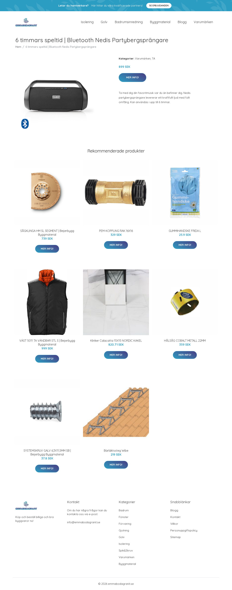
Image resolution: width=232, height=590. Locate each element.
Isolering (87, 22)
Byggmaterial (160, 22)
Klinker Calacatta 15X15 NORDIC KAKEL (116, 340)
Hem (18, 46)
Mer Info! (132, 77)
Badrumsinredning (129, 22)
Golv (104, 22)
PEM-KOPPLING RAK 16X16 (116, 231)
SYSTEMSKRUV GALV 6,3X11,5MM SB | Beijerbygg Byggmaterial (47, 452)
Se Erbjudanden (159, 5)
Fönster (124, 517)
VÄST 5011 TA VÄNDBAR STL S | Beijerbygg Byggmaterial (47, 342)
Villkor (174, 523)
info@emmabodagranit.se (83, 522)
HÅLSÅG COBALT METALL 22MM (185, 340)
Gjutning (124, 530)
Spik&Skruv (126, 550)
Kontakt (175, 517)
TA (153, 58)
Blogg (182, 22)
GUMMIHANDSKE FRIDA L (185, 231)
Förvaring (125, 523)
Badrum (124, 510)
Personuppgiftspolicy (183, 530)
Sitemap (175, 537)
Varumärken (203, 22)
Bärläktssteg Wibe (116, 450)
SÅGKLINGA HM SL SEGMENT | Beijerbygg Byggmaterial (47, 232)
